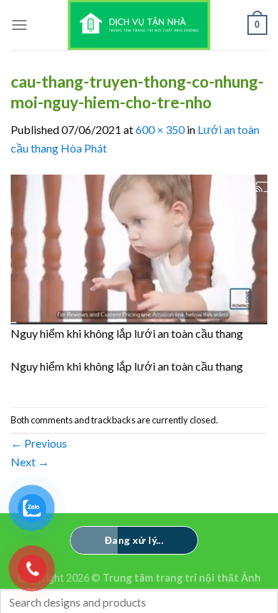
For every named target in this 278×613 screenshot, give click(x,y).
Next (30, 461)
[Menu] (19, 24)
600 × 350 (160, 129)
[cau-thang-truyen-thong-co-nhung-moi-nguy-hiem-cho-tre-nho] (139, 247)
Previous (39, 443)
